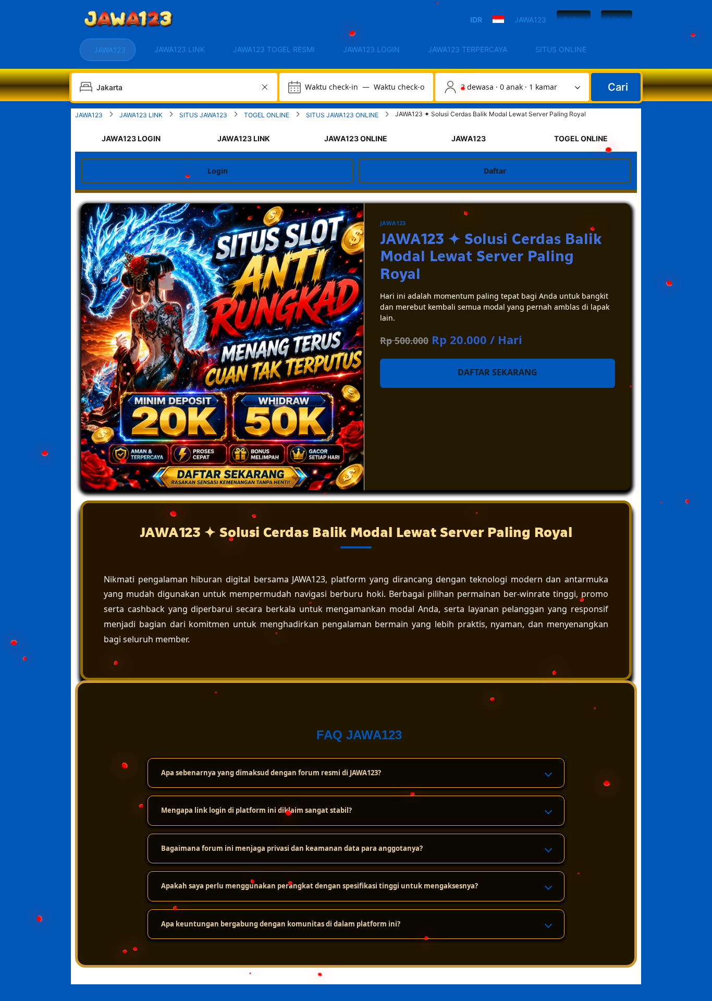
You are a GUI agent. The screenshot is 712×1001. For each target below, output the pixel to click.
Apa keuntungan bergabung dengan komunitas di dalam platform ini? (280, 924)
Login (616, 19)
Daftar (573, 19)
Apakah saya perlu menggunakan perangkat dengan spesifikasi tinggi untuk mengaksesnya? (319, 885)
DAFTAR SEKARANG (497, 372)
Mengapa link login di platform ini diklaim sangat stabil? (256, 810)
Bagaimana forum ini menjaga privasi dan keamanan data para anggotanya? (292, 848)
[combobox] (175, 87)
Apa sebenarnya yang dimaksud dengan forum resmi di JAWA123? (271, 772)
